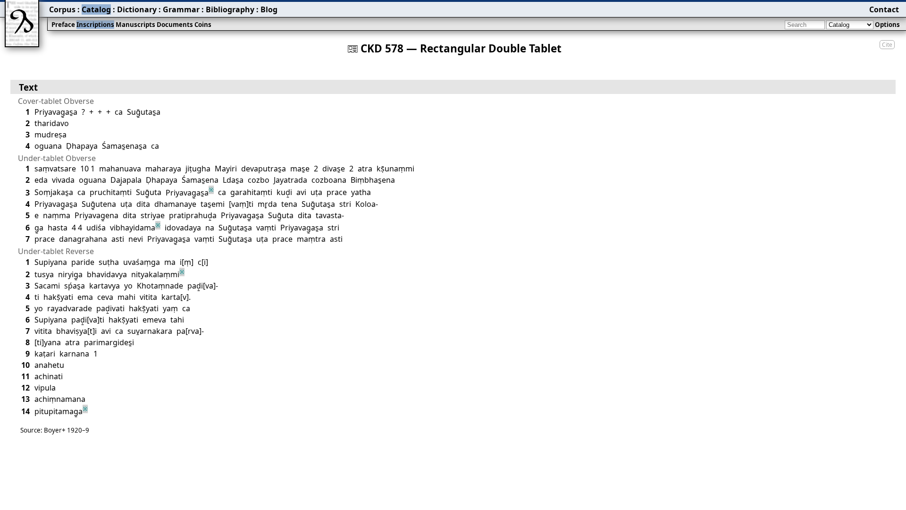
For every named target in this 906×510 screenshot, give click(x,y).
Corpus (62, 9)
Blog (268, 9)
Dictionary (137, 9)
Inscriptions (95, 24)
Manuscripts (135, 24)
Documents (175, 24)
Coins (202, 24)
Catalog (96, 9)
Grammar (181, 9)
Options (887, 24)
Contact (884, 9)
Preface (63, 24)
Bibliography (230, 9)
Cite (887, 45)
